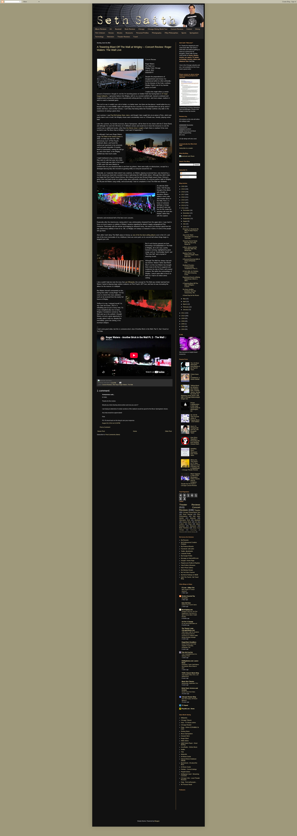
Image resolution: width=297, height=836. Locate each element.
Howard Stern (185, 736)
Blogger (157, 821)
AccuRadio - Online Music (189, 747)
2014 (183, 202)
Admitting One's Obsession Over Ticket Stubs (194, 452)
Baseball (118, 29)
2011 (183, 313)
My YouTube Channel (188, 572)
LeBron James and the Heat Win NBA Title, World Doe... (190, 248)
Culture (189, 29)
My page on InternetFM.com (190, 558)
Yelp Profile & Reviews (188, 565)
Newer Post (101, 431)
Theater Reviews (123, 37)
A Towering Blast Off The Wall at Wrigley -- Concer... (190, 285)
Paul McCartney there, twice (120, 115)
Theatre (197, 510)
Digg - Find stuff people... (189, 782)
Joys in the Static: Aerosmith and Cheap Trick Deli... (190, 236)
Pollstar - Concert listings (189, 769)
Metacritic (184, 754)
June (184, 226)
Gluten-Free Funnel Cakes (189, 604)
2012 (183, 208)
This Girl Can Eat (187, 652)
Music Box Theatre (188, 681)
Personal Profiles (142, 33)
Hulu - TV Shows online (188, 722)
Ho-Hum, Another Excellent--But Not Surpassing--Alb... (189, 291)
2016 (183, 197)
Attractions (182, 531)
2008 (183, 321)
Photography (156, 33)
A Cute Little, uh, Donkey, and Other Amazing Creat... (190, 272)
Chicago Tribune (186, 720)
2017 (183, 194)
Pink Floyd (116, 384)
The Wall (130, 384)
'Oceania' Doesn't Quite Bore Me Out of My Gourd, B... (190, 242)
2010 (183, 316)
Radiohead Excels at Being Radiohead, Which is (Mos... (191, 278)
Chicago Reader (186, 725)
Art (111, 29)
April (184, 301)
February (186, 307)
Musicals (193, 518)
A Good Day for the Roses (191, 295)
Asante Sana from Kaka (188, 692)
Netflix (183, 749)
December (186, 210)
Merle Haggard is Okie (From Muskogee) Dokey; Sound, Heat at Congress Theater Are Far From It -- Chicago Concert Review (190, 479)
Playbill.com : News (188, 709)
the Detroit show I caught (134, 128)
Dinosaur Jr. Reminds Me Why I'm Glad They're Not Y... (191, 230)
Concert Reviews (177, 29)
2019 (183, 189)
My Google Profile (186, 556)
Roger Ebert (185, 738)
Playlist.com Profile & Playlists (190, 563)
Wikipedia (184, 718)
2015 (183, 200)
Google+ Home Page (187, 560)
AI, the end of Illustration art (189, 623)
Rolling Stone (185, 731)
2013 (183, 205)
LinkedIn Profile (186, 553)
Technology (99, 37)
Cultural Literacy (191, 531)
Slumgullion (185, 598)
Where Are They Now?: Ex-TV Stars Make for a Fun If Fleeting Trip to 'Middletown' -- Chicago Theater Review (190, 465)
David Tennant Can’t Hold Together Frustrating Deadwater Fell (189, 645)
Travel (135, 37)
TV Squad (185, 705)
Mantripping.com (187, 609)
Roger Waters (123, 384)
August (185, 221)
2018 (183, 192)
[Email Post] (120, 382)
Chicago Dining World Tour (157, 29)
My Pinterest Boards (187, 546)
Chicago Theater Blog (189, 697)
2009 (183, 318)
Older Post (168, 431)
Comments (185, 177)
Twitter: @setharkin (187, 551)
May (184, 299)
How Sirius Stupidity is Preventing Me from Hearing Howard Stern (195, 441)
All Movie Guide (186, 756)
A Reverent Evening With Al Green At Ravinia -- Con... (191, 260)
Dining (197, 29)
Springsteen (194, 33)
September (186, 218)
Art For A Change (187, 622)
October (185, 216)
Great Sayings (187, 514)
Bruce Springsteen (187, 734)
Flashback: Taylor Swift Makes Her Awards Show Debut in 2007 (190, 666)
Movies (119, 33)
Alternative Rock (184, 520)
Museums (129, 33)
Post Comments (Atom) (112, 434)
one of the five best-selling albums (144, 235)
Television (110, 37)
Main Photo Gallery (187, 567)
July (184, 224)
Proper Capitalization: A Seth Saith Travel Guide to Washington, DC (195, 407)
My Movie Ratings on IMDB (189, 575)
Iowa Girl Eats (186, 603)
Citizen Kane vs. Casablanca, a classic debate (195, 377)
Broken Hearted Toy (188, 596)
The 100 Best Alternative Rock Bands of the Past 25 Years (195, 366)
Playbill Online (185, 772)
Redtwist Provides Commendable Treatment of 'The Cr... (190, 266)
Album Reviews (100, 29)
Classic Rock (186, 522)
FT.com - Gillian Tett (188, 587)
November (186, 213)
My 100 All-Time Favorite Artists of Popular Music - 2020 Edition (195, 418)
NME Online (185, 741)
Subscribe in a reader (186, 148)
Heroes (111, 33)
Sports (183, 33)
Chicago (141, 29)
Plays (190, 524)
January (185, 309)
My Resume (185, 540)
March (185, 304)
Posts (184, 173)
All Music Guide (186, 767)
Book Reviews (130, 29)
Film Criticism (100, 33)
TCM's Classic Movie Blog (190, 673)
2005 (183, 326)
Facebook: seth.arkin (187, 549)
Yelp (182, 752)
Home (135, 431)
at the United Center (111, 136)
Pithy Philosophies (171, 33)
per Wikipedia (130, 282)
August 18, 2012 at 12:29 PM (111, 423)
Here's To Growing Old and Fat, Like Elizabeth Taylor (194, 429)
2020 (183, 186)
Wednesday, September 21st (190, 683)
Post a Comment (105, 427)
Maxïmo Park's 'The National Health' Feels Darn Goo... (190, 254)
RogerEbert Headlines (189, 642)
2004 (183, 329)
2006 (183, 324)
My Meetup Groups (187, 570)
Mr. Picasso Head (186, 784)
